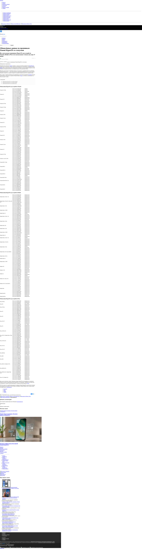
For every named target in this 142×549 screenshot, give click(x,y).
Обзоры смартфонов (7, 12)
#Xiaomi (3, 38)
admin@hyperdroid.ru (10, 544)
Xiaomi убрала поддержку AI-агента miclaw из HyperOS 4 (8, 414)
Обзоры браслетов (6, 16)
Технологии (4, 5)
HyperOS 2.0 (31, 65)
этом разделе (9, 387)
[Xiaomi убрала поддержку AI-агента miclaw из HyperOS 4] (9, 411)
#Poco (3, 40)
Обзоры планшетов (6, 13)
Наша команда (11, 545)
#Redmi (3, 39)
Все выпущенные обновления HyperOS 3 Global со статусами (10, 488)
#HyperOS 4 (4, 42)
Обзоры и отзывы (5, 7)
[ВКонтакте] (31, 394)
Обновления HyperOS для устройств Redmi (10, 82)
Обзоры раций (6, 18)
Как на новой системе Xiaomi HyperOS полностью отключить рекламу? (10, 497)
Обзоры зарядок (6, 20)
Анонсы (3, 3)
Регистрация (5, 28)
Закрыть (1, 0)
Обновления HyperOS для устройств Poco (10, 83)
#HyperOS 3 (4, 41)
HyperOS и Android (5, 4)
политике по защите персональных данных (46, 542)
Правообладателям (3, 545)
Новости (3, 2)
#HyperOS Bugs (5, 43)
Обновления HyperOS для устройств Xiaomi (10, 81)
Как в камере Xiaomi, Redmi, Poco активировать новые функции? (8, 514)
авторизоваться (20, 401)
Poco (21, 75)
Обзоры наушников (6, 17)
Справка (3, 8)
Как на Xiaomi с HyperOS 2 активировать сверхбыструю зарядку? (10, 530)
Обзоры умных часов (7, 15)
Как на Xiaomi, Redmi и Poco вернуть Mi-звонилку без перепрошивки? (10, 526)
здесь (28, 383)
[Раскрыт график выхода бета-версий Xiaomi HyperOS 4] (21, 441)
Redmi (1, 67)
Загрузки (4, 6)
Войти (1, 28)
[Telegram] (33, 394)
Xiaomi (10, 65)
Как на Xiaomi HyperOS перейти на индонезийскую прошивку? (9, 522)
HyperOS (30, 74)
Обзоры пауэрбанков (7, 19)
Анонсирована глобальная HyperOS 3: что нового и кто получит (10, 518)
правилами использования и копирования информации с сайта (43, 541)
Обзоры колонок (6, 14)
